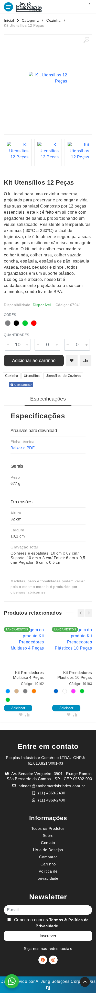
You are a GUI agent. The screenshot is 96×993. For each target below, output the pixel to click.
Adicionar (18, 708)
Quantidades (16, 335)
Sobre (48, 835)
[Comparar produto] (85, 360)
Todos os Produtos (48, 828)
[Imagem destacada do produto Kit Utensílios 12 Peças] (48, 78)
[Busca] (76, 6)
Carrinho (48, 864)
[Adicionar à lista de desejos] (72, 360)
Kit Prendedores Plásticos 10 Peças (74, 675)
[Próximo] (88, 613)
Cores (10, 315)
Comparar (48, 857)
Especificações (48, 399)
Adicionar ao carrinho (34, 360)
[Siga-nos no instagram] (53, 960)
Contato (48, 842)
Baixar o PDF (22, 448)
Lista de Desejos (48, 850)
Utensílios (32, 376)
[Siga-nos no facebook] (42, 960)
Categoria (30, 20)
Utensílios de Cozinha (63, 376)
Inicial (9, 20)
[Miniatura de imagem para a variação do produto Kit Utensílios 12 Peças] (17, 152)
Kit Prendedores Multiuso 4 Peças (28, 675)
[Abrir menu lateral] (8, 6)
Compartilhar (23, 384)
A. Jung (43, 981)
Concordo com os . (51, 923)
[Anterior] (81, 613)
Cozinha (53, 20)
